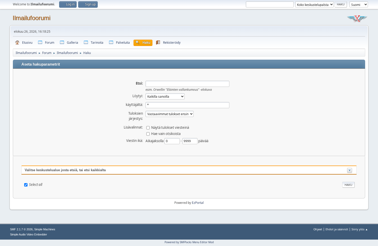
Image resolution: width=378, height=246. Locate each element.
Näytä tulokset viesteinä (170, 127)
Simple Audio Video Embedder (28, 234)
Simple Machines (44, 229)
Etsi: (139, 83)
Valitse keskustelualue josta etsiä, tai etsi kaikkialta (65, 170)
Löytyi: (137, 96)
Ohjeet (317, 229)
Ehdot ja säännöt (337, 229)
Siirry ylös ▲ (360, 229)
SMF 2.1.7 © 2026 (21, 229)
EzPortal (198, 203)
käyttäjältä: (134, 104)
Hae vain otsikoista (166, 133)
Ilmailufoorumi (31, 17)
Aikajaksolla (155, 140)
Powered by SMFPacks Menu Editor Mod (189, 242)
